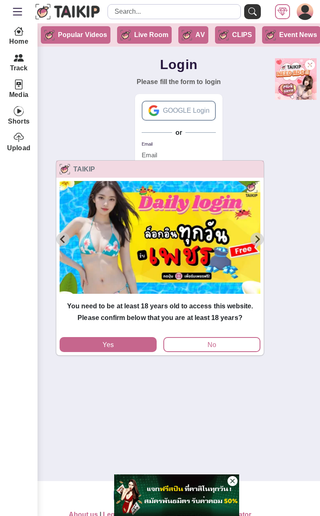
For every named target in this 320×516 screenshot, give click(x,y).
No (212, 344)
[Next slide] (257, 239)
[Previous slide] (63, 239)
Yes (108, 344)
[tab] (160, 297)
